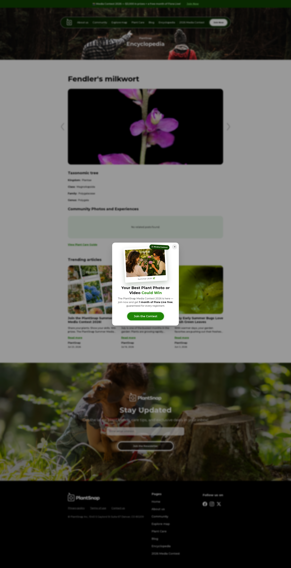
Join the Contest (145, 316)
